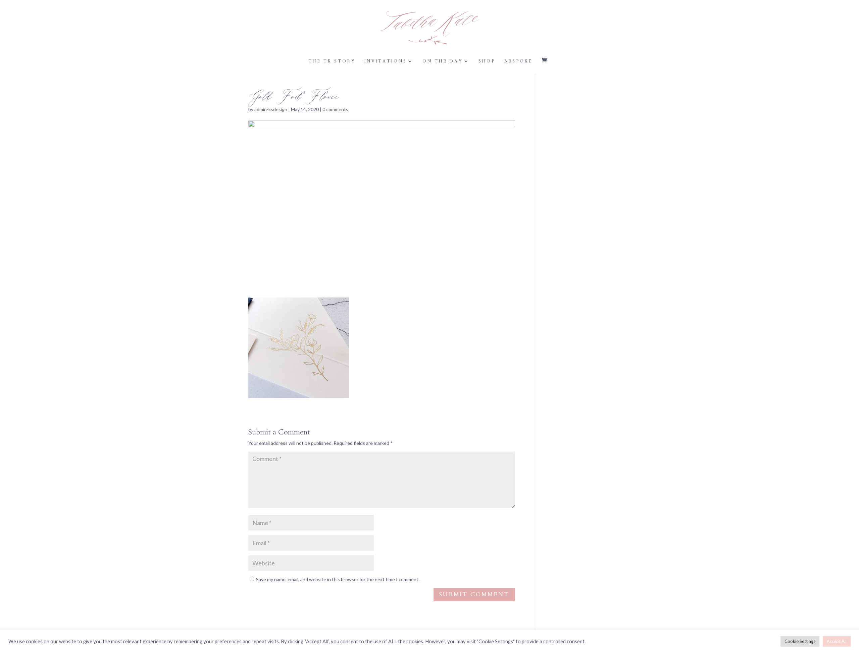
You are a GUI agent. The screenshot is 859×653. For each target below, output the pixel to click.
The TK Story (332, 61)
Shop (486, 61)
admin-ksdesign (270, 109)
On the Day (442, 61)
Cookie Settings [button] (800, 641)
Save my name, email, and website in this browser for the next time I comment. (337, 579)
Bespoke (518, 61)
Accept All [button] (837, 641)
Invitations (385, 61)
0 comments (335, 109)
